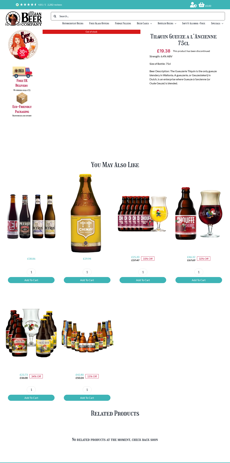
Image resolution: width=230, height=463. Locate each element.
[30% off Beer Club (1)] (23, 31)
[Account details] (193, 5)
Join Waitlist (183, 115)
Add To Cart (31, 280)
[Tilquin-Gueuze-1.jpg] (91, 81)
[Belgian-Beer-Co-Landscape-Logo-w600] (23, 12)
